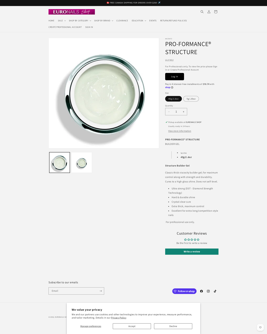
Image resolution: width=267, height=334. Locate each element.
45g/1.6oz (173, 98)
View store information (179, 131)
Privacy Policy (118, 317)
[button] (61, 20)
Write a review (192, 251)
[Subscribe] (100, 291)
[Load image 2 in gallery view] (81, 162)
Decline (173, 326)
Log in (174, 76)
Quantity (169, 105)
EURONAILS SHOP (62, 317)
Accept (131, 326)
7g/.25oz (191, 98)
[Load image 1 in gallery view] (59, 162)
